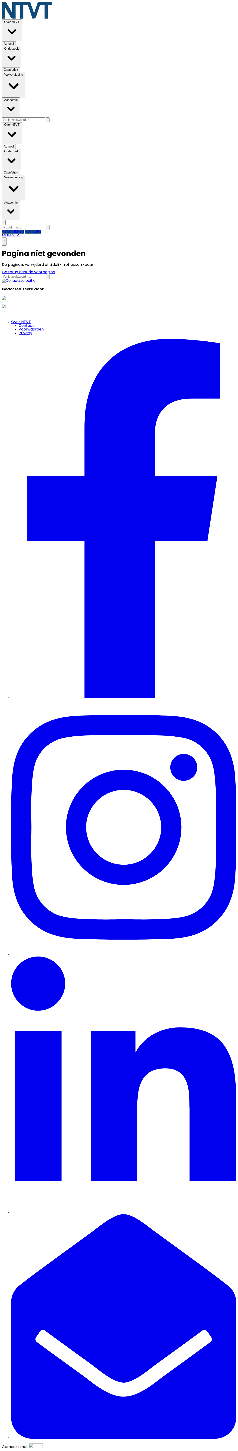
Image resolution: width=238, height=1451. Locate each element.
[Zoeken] (48, 119)
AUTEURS (33, 232)
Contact (26, 326)
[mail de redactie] (123, 1438)
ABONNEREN (13, 232)
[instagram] (123, 955)
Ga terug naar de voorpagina (28, 272)
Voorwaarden (31, 329)
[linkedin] (123, 1212)
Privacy (25, 333)
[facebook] (123, 697)
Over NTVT (21, 322)
